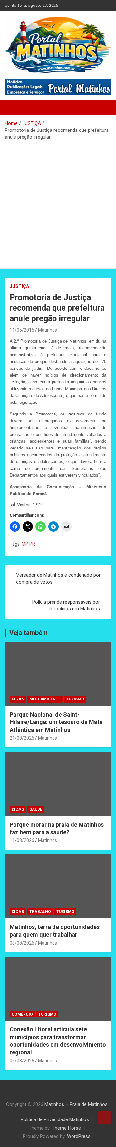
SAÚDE (35, 809)
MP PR (28, 544)
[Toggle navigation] (13, 107)
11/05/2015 (22, 330)
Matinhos (47, 330)
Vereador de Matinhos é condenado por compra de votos (58, 578)
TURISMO (75, 699)
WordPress (79, 1136)
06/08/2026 (22, 1060)
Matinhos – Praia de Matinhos (76, 1104)
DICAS (18, 699)
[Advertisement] (58, 202)
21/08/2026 (22, 738)
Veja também (28, 633)
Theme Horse (66, 1128)
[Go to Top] (104, 1117)
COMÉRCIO (22, 1014)
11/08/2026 (22, 840)
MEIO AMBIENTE (45, 699)
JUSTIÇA (19, 286)
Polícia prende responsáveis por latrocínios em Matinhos (66, 605)
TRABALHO (40, 911)
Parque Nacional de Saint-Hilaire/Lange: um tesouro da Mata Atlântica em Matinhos (56, 722)
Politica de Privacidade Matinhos (55, 1119)
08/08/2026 (22, 943)
